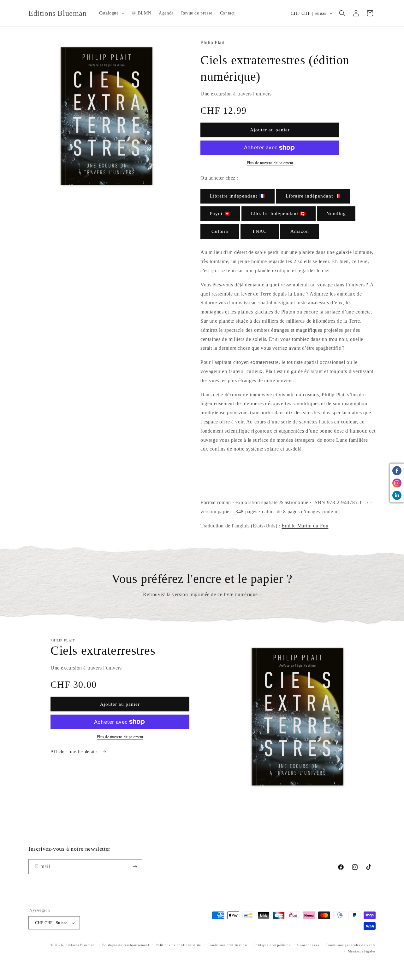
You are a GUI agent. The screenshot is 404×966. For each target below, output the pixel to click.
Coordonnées (308, 945)
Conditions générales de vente (351, 945)
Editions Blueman (80, 945)
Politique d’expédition (272, 945)
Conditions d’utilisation (227, 945)
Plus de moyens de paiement (270, 163)
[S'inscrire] (135, 866)
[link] (237, 196)
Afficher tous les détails (74, 751)
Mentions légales (362, 951)
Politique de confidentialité (178, 945)
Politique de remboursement (125, 945)
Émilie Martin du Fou (305, 525)
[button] (111, 13)
